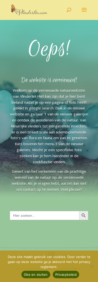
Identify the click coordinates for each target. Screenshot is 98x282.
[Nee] (91, 266)
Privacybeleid (66, 274)
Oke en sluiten (36, 274)
